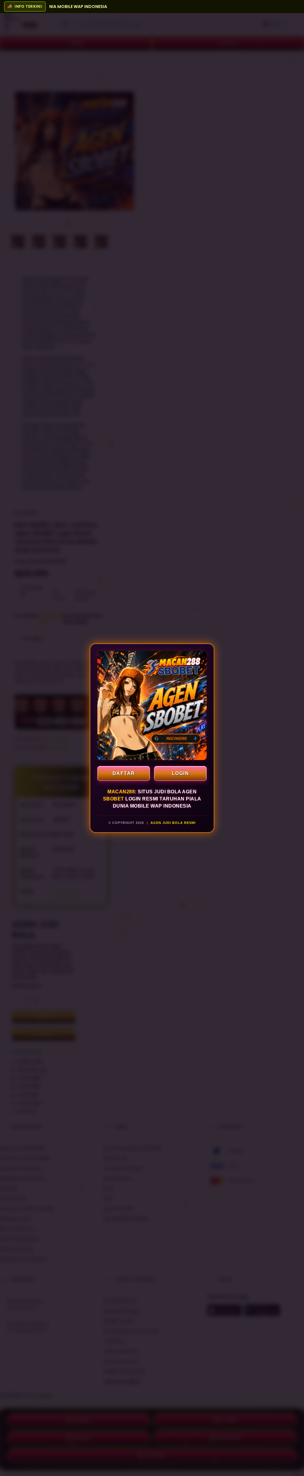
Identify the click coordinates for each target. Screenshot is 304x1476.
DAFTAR (124, 773)
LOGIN (180, 773)
